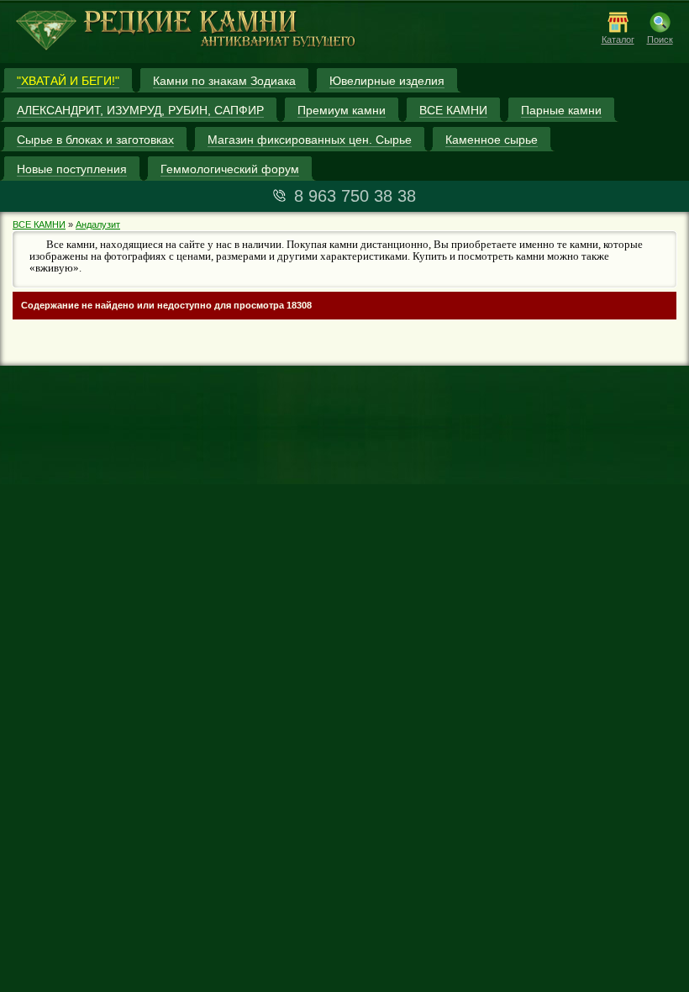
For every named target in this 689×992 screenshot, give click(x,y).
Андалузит (98, 224)
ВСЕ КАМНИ (39, 224)
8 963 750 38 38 (355, 196)
